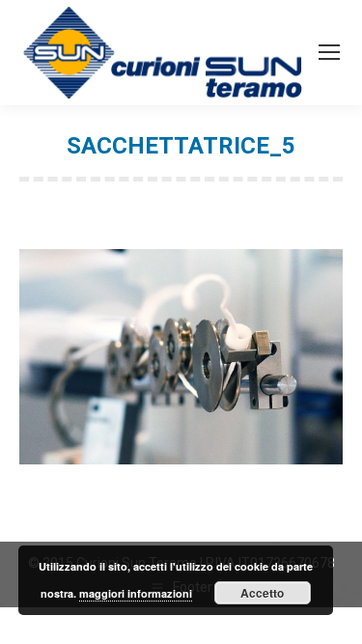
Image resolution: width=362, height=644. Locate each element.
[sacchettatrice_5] (181, 356)
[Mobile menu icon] (329, 52)
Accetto (262, 593)
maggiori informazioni (135, 593)
